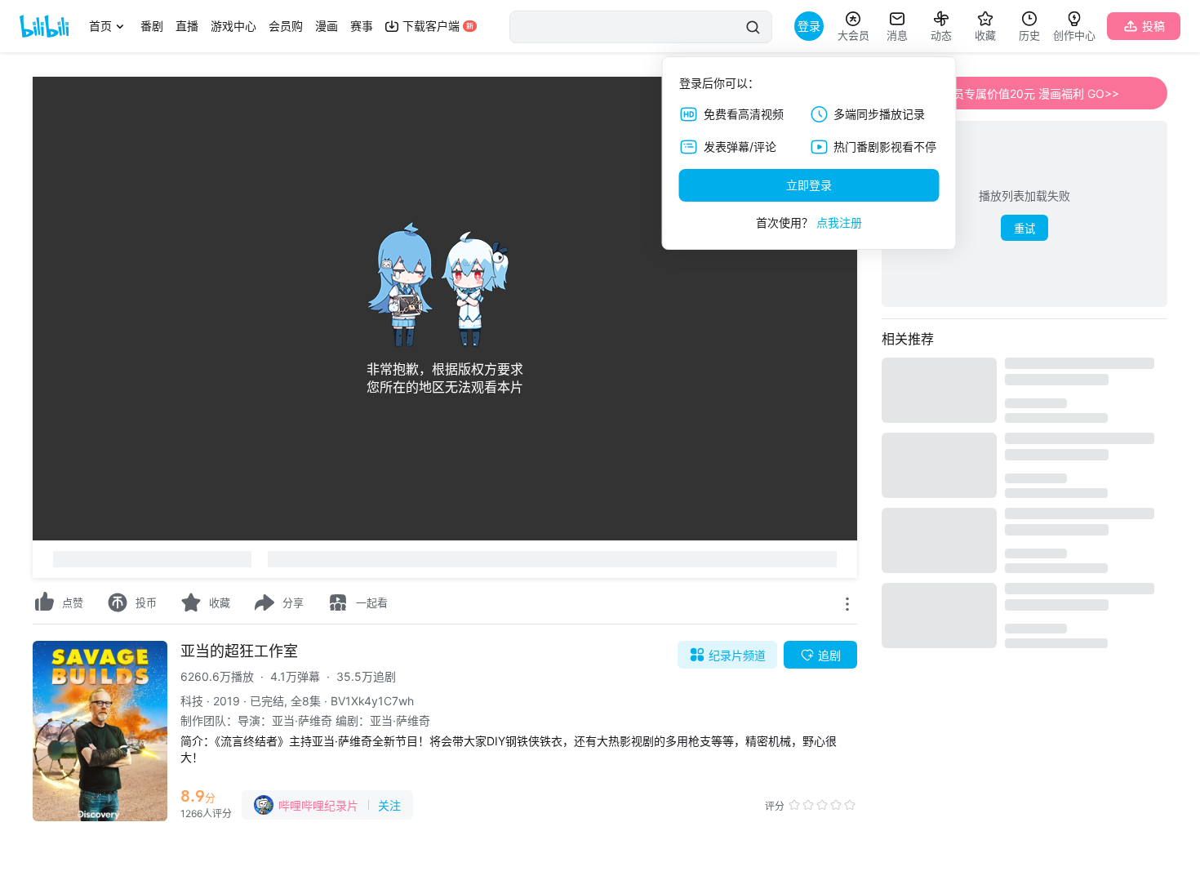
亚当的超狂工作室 (239, 651)
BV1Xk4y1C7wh (372, 701)
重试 (1024, 229)
